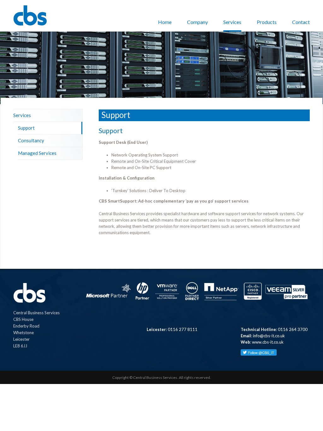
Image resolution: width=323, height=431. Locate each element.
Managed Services (37, 153)
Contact (301, 22)
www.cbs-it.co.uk (268, 342)
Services (232, 22)
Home (165, 22)
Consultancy (31, 140)
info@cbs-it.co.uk (269, 335)
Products (267, 22)
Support (26, 128)
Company (197, 22)
